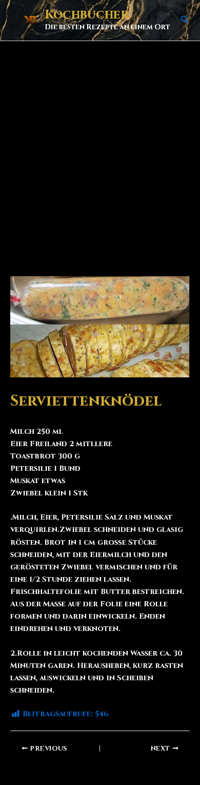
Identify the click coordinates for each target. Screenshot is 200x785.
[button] (185, 20)
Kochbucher (87, 15)
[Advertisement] (100, 146)
